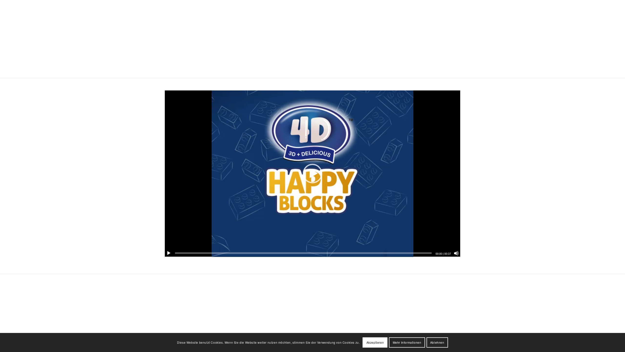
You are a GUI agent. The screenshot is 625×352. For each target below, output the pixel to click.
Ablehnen (437, 342)
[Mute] (456, 253)
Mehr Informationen (407, 342)
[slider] (303, 253)
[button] (312, 173)
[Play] (168, 253)
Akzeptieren (375, 342)
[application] (312, 173)
